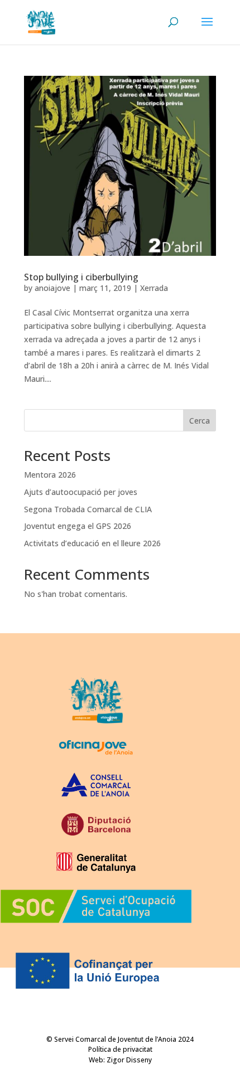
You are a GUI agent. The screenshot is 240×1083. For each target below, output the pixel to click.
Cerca (199, 420)
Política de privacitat (120, 1049)
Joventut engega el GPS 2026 (77, 526)
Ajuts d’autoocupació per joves (80, 492)
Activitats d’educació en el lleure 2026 (92, 543)
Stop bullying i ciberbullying (81, 277)
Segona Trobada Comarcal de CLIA (88, 509)
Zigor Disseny (129, 1060)
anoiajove (52, 288)
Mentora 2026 (50, 474)
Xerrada (154, 288)
